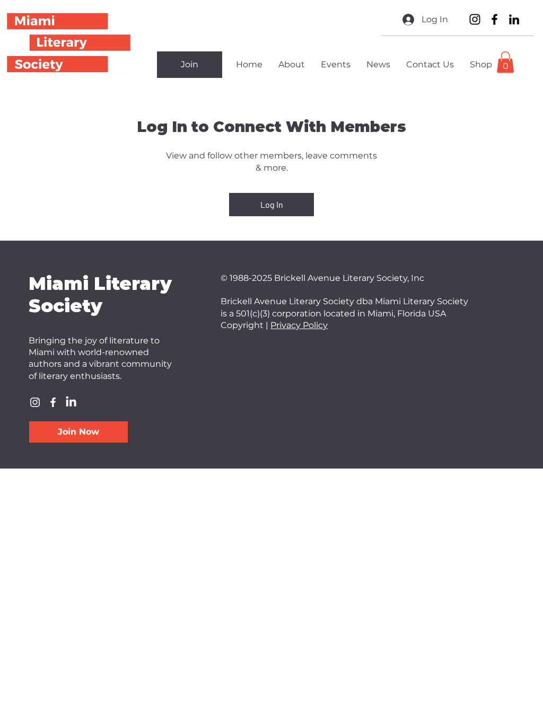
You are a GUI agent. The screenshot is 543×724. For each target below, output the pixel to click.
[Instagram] (475, 19)
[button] (505, 62)
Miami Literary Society (100, 294)
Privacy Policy (299, 325)
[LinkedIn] (514, 19)
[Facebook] (494, 19)
